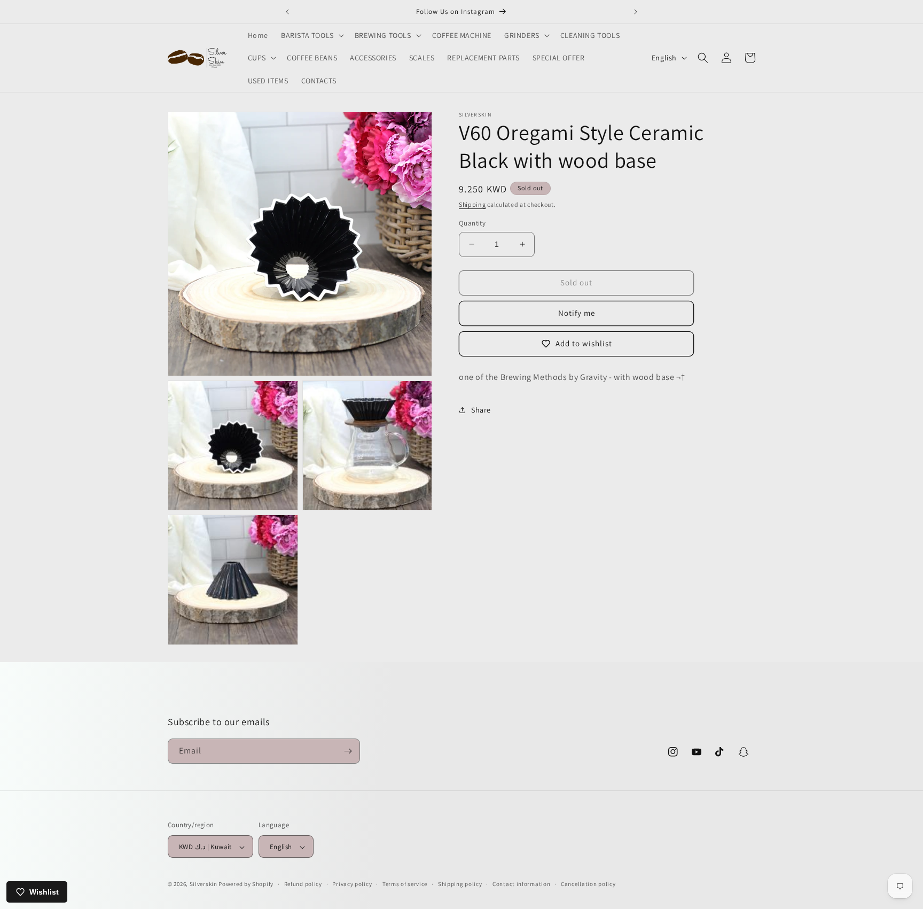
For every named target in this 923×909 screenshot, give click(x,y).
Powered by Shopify (245, 884)
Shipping (472, 204)
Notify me (576, 313)
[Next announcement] (635, 12)
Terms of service (404, 884)
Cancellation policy (588, 884)
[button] (311, 35)
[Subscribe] (347, 751)
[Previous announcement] (287, 12)
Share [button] (481, 410)
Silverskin (203, 884)
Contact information (521, 884)
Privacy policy (352, 884)
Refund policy (303, 884)
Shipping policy (460, 884)
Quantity (472, 223)
